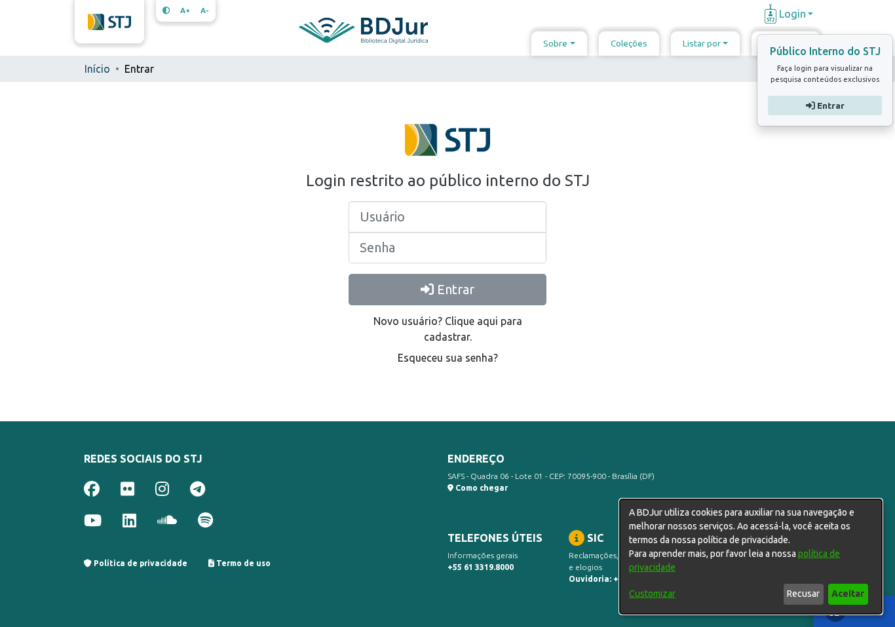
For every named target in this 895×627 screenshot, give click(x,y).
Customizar (652, 593)
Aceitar (847, 593)
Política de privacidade (139, 563)
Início (97, 69)
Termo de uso (242, 563)
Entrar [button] (829, 105)
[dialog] (751, 556)
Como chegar (480, 488)
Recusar (803, 593)
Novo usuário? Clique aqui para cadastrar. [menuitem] (447, 329)
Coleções (629, 43)
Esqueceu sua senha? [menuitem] (448, 358)
